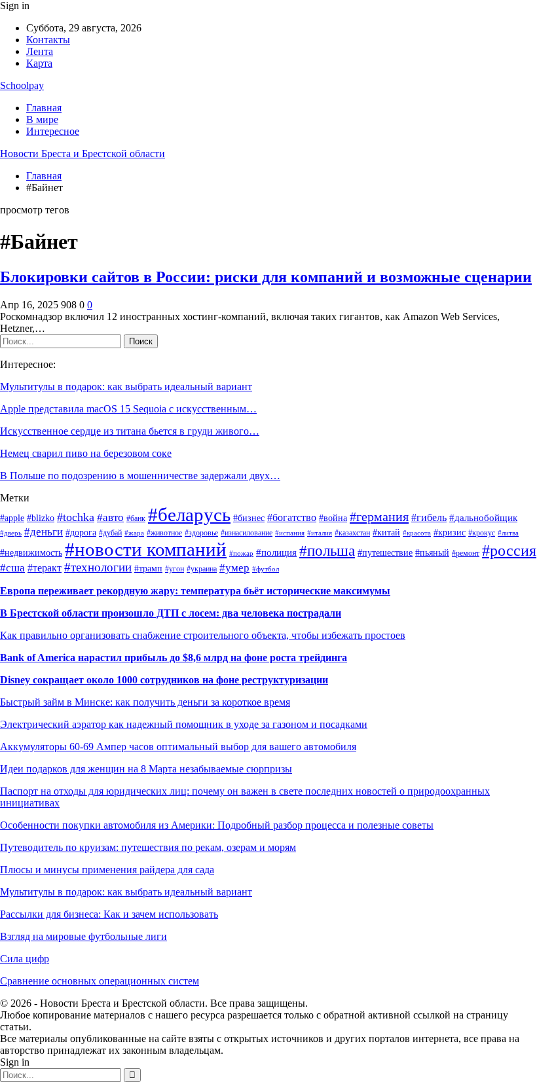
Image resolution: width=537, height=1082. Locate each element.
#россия (509, 550)
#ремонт (465, 553)
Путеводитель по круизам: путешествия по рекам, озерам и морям (148, 847)
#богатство (291, 517)
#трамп (148, 568)
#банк (135, 518)
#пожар (241, 553)
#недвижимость (31, 553)
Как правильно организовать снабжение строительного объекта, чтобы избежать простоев (202, 635)
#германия (379, 516)
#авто (110, 517)
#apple (12, 518)
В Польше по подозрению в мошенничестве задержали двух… (140, 475)
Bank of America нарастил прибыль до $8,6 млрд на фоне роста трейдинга (173, 657)
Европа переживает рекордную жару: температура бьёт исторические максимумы (195, 590)
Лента (39, 51)
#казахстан (352, 532)
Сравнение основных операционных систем (99, 980)
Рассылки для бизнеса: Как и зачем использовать (109, 914)
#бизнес (249, 518)
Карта (39, 63)
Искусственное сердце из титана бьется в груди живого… (129, 431)
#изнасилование (246, 532)
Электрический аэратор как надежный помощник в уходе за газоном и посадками (183, 724)
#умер (234, 568)
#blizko (40, 518)
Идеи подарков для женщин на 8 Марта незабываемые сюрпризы (146, 768)
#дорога (80, 532)
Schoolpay (22, 85)
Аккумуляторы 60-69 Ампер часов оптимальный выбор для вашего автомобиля (178, 746)
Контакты (48, 39)
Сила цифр (24, 958)
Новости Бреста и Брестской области (82, 153)
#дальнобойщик (483, 518)
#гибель (429, 517)
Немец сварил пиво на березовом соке (86, 453)
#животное (164, 532)
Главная (44, 107)
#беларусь (189, 514)
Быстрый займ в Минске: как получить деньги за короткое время (145, 702)
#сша (12, 567)
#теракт (45, 567)
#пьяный (432, 553)
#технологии (98, 567)
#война (333, 518)
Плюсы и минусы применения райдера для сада (107, 869)
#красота (417, 533)
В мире (42, 119)
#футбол (265, 569)
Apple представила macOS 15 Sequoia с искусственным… (128, 408)
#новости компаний (146, 549)
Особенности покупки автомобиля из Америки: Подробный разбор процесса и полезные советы (217, 825)
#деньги (43, 532)
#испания (290, 533)
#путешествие (385, 553)
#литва (508, 533)
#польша (327, 550)
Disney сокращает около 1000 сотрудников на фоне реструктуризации (164, 679)
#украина (202, 568)
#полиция (276, 552)
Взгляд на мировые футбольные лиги (83, 936)
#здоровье (201, 532)
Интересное (52, 131)
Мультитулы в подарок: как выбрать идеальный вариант (126, 386)
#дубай (110, 532)
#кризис (450, 532)
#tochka (75, 517)
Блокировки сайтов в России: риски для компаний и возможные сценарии (266, 276)
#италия (319, 533)
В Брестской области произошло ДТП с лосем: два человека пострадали (170, 613)
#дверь (11, 533)
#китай (386, 532)
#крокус (481, 532)
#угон (174, 568)
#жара (134, 533)
